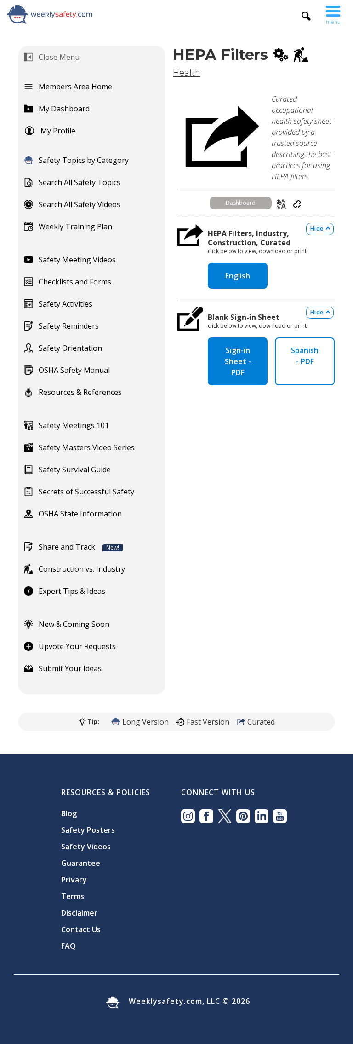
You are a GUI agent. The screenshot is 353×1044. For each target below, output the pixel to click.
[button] (333, 13)
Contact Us (81, 929)
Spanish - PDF (305, 355)
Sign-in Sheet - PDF (238, 361)
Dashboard (241, 203)
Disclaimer (79, 913)
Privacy (74, 880)
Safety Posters (88, 830)
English (237, 276)
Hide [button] (316, 228)
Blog (69, 813)
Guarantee (80, 863)
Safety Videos (86, 846)
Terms (72, 896)
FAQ (68, 946)
